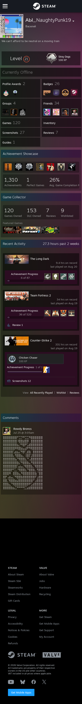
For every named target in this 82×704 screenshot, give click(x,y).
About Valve (46, 574)
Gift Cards (14, 600)
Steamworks (15, 587)
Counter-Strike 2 (41, 340)
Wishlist (61, 392)
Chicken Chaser (28, 357)
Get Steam (45, 617)
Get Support (46, 630)
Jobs (42, 581)
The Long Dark (39, 258)
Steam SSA (14, 581)
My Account (46, 636)
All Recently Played (41, 392)
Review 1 (17, 325)
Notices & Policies (18, 630)
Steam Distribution (19, 594)
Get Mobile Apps (21, 692)
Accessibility (15, 623)
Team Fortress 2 (40, 295)
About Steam (16, 574)
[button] (20, 58)
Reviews (74, 392)
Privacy (12, 617)
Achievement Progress (24, 274)
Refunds (13, 643)
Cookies (12, 636)
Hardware (45, 587)
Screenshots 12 (21, 380)
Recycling (45, 594)
